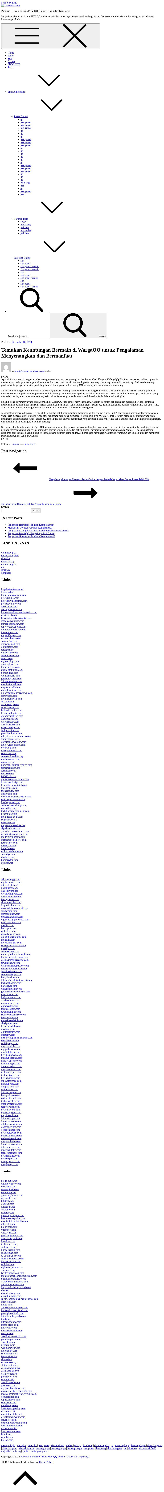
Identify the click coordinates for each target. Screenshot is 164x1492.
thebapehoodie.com (11, 983)
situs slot (5, 558)
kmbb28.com (8, 848)
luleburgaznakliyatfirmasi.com (16, 980)
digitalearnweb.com (11, 882)
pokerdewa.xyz (9, 1376)
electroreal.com (9, 615)
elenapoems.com (9, 994)
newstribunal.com (10, 598)
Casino (11, 61)
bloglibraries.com (10, 977)
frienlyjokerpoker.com (12, 1258)
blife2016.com (8, 776)
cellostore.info (8, 931)
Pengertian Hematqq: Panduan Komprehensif (30, 524)
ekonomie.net (8, 1411)
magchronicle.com (10, 1046)
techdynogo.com (9, 1043)
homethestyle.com (10, 667)
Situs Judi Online (16, 91)
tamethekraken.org (10, 767)
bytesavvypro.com (10, 1109)
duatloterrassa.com (10, 759)
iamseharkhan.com (10, 913)
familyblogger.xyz (10, 739)
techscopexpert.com (11, 1072)
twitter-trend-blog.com (12, 1273)
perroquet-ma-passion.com (14, 834)
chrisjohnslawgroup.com (13, 741)
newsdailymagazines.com (14, 600)
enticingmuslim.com (11, 988)
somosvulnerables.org (12, 756)
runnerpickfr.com (10, 1189)
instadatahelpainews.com (13, 839)
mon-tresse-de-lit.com (12, 816)
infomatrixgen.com (10, 1118)
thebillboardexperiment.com (15, 811)
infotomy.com (8, 1034)
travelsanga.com (9, 1405)
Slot (10, 58)
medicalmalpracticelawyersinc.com (19, 1394)
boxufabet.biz (8, 822)
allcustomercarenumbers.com (16, 736)
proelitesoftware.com (11, 733)
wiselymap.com (9, 1232)
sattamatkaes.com (10, 951)
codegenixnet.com (10, 1129)
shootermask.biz (9, 1353)
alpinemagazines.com (12, 1267)
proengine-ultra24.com (12, 1313)
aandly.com (7, 1437)
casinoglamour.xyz (10, 1368)
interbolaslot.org (9, 885)
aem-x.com (6, 658)
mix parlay (25, 224)
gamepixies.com (9, 718)
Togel (10, 67)
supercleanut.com (10, 707)
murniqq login (122, 1445)
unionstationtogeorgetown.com (17, 693)
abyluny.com (7, 857)
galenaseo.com (8, 1385)
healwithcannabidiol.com (14, 785)
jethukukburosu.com (11, 971)
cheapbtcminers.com (11, 690)
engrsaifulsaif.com (10, 687)
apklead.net (7, 862)
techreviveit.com (9, 1089)
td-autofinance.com (11, 1255)
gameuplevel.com (10, 664)
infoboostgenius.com (11, 1103)
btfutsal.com (7, 1201)
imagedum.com (9, 793)
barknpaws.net (8, 928)
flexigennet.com (9, 1023)
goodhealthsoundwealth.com (15, 991)
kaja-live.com (8, 1241)
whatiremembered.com (12, 1284)
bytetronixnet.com (10, 1155)
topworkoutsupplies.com (13, 626)
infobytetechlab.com (11, 1124)
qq (21, 119)
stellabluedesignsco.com (13, 1014)
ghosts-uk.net (8, 1206)
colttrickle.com (8, 1186)
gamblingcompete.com (12, 1215)
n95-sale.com (8, 1224)
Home (11, 52)
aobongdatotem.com (11, 609)
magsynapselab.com (11, 1060)
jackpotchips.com (10, 730)
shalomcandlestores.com (13, 945)
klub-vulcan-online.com (13, 744)
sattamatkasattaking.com (13, 805)
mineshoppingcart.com (12, 623)
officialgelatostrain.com (13, 799)
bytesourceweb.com (11, 1132)
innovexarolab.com (11, 1121)
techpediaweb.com (10, 1075)
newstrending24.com (11, 1425)
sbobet (23, 221)
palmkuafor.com (9, 888)
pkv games (25, 122)
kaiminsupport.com (11, 896)
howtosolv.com (9, 1327)
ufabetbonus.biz (9, 1428)
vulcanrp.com (8, 1270)
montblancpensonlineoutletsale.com (19, 1275)
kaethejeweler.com (10, 802)
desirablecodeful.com (12, 1020)
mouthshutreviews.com (13, 629)
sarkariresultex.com (11, 922)
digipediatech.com (10, 1049)
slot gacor (25, 263)
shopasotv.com (8, 1402)
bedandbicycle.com (11, 710)
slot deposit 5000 (147, 1448)
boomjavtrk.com (9, 860)
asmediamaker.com (10, 934)
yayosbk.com (8, 1342)
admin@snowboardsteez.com (30, 371)
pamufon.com (8, 762)
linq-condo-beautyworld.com (16, 1287)
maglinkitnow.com (10, 1052)
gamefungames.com (11, 678)
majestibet (6, 1451)
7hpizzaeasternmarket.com (14, 1307)
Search (5, 506)
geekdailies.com (9, 842)
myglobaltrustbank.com (13, 1388)
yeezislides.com (9, 606)
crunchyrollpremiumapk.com (15, 954)
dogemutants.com (10, 1003)
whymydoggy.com (10, 879)
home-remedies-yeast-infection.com (19, 612)
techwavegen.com (10, 1106)
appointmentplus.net (11, 1414)
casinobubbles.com (10, 638)
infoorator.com (8, 1301)
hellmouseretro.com (11, 997)
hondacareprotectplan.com (14, 957)
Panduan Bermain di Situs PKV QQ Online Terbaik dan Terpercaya (35, 11)
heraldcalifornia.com (11, 713)
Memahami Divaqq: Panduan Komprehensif (30, 527)
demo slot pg (7, 561)
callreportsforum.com (12, 851)
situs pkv (5, 570)
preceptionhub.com (11, 603)
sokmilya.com (8, 854)
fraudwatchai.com (10, 655)
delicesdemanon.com (11, 1330)
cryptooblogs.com (10, 661)
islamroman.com (9, 1252)
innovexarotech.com (11, 1144)
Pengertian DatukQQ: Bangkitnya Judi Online (31, 533)
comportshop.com (10, 1396)
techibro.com (7, 1264)
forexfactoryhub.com (11, 1238)
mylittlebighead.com (11, 698)
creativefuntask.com (11, 684)
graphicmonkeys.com (12, 716)
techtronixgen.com (10, 1063)
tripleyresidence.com (11, 750)
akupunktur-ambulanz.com (14, 1281)
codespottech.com (10, 1040)
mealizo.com (7, 925)
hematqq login (138, 1445)
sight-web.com (8, 1247)
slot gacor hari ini (29, 278)
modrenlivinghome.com (13, 837)
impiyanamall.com (10, 644)
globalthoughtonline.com (13, 936)
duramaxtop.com (9, 1006)
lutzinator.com (8, 770)
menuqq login (8, 1445)
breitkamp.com (8, 747)
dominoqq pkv (8, 552)
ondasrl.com (7, 773)
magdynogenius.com (11, 1057)
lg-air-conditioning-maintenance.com (19, 1298)
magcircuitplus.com (11, 1150)
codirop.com (7, 1203)
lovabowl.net (7, 592)
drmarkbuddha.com (11, 1296)
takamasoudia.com (10, 1008)
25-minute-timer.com (11, 681)
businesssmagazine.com (13, 1218)
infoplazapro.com (10, 1086)
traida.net (6, 1319)
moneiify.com (8, 939)
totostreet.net (7, 649)
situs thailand (57, 1445)
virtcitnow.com (8, 1229)
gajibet (25, 1451)
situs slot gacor (154, 1445)
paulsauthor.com (9, 1017)
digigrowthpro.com (11, 1183)
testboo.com (7, 1333)
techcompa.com (9, 1244)
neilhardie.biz (8, 1345)
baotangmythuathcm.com (14, 968)
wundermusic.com (10, 675)
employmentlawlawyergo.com (16, 1391)
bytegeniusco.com (10, 1095)
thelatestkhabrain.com (12, 916)
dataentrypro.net (9, 890)
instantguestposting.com (13, 1408)
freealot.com (7, 701)
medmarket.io (8, 1029)
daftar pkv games (10, 555)
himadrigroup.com (10, 1250)
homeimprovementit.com (13, 595)
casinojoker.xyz (9, 1373)
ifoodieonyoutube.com (12, 621)
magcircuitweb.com (11, 1069)
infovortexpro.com (10, 1147)
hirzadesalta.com (9, 632)
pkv (22, 185)
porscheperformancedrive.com (16, 765)
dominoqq (6, 572)
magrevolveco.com (10, 1141)
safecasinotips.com (10, 727)
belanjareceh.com (10, 899)
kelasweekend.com (10, 1431)
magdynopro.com (10, 1083)
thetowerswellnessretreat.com (16, 796)
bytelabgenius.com (10, 1078)
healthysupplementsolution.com (17, 1037)
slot (22, 260)
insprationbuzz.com (11, 905)
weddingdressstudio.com (13, 1336)
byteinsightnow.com (11, 1135)
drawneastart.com (10, 721)
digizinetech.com (9, 1115)
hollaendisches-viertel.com (14, 1310)
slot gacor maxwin (29, 266)
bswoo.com (7, 1440)
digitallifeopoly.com (11, 635)
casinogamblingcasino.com (15, 960)
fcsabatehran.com (10, 1000)
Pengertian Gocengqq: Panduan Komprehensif (31, 536)
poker (10, 55)
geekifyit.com (8, 948)
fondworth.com (9, 911)
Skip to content (8, 2)
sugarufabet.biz (9, 819)
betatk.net (6, 1434)
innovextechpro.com (11, 1066)
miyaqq (17, 1451)
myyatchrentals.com (11, 942)
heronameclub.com (10, 1026)
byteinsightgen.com (11, 1112)
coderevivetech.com (11, 1138)
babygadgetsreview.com (13, 1278)
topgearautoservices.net (13, 825)
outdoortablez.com (10, 1031)
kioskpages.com (9, 788)
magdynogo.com (9, 1164)
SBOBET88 (14, 64)
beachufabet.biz (9, 813)
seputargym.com (9, 641)
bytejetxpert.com (9, 1158)
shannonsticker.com (11, 902)
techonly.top (7, 1212)
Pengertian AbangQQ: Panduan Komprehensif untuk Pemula (38, 530)
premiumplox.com (10, 1339)
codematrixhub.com (11, 1098)
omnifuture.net (8, 1192)
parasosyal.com (9, 985)
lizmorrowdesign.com (12, 782)
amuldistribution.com (12, 669)
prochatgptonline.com (12, 1235)
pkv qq (77, 1445)
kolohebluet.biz (9, 1350)
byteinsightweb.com (11, 1055)
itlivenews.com (8, 1419)
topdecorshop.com (10, 1399)
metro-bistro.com (9, 1324)
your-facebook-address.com (15, 831)
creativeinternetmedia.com (14, 1221)
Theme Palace (46, 1462)
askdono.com (8, 1209)
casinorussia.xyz (9, 1362)
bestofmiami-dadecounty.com (16, 618)
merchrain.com (8, 845)
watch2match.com (10, 1382)
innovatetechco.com (11, 1080)
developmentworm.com (13, 1417)
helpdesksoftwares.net (12, 589)
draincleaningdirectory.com (15, 965)
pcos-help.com (8, 1198)
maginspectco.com (10, 1161)
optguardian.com (9, 646)
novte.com (6, 1304)
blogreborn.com (9, 1226)
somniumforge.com (11, 974)
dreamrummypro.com (12, 893)
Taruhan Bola (21, 218)
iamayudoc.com (9, 695)
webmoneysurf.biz (10, 1347)
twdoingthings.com (11, 1011)
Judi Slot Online (22, 257)
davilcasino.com (9, 652)
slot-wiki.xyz (7, 1379)
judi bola (24, 227)
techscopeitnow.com (11, 1152)
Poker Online (21, 116)
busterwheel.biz (9, 1356)
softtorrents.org (8, 753)
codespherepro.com (11, 1127)
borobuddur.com (9, 672)
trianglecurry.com (10, 790)
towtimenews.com (10, 962)
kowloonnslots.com (11, 1261)
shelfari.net (6, 1359)
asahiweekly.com (10, 704)
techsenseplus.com (10, 1101)
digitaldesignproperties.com (15, 919)
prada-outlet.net (9, 1180)
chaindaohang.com (10, 1293)
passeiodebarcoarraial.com (14, 908)
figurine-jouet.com (10, 828)
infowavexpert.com (11, 1092)
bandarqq (25, 182)
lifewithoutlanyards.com (13, 1316)
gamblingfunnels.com (12, 1195)
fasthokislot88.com (10, 724)
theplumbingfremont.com (14, 1422)
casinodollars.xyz (10, 1370)
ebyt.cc (4, 1290)
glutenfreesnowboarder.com (15, 779)
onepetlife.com (8, 808)
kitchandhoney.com (11, 1322)
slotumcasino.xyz (10, 1365)
